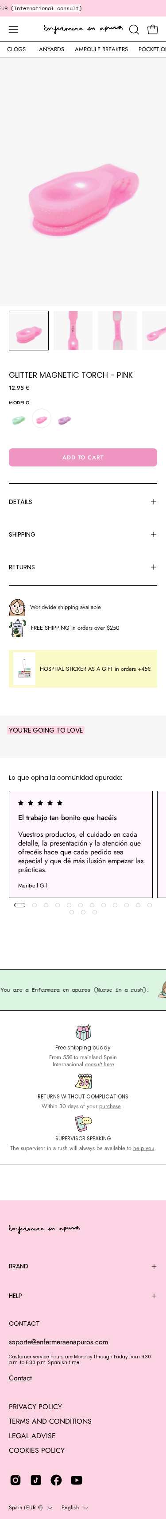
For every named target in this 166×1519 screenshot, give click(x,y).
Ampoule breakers (101, 49)
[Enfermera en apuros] (83, 29)
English (70, 1507)
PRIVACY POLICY (35, 1407)
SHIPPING (22, 534)
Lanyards (50, 49)
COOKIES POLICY (37, 1450)
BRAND (18, 1266)
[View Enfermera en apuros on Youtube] (76, 1480)
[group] (83, 844)
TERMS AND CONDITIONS (50, 1421)
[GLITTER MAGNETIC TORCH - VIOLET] (64, 418)
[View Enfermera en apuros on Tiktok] (35, 1480)
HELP (15, 1295)
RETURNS (22, 567)
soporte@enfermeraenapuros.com (58, 1342)
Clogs (16, 49)
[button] (133, 29)
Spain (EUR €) (26, 1507)
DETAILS (20, 501)
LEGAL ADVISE (32, 1436)
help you (143, 1148)
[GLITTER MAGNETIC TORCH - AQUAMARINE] (18, 418)
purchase (110, 1106)
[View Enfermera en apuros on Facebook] (56, 1480)
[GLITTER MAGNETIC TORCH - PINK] (29, 330)
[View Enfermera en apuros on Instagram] (15, 1480)
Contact (20, 1378)
